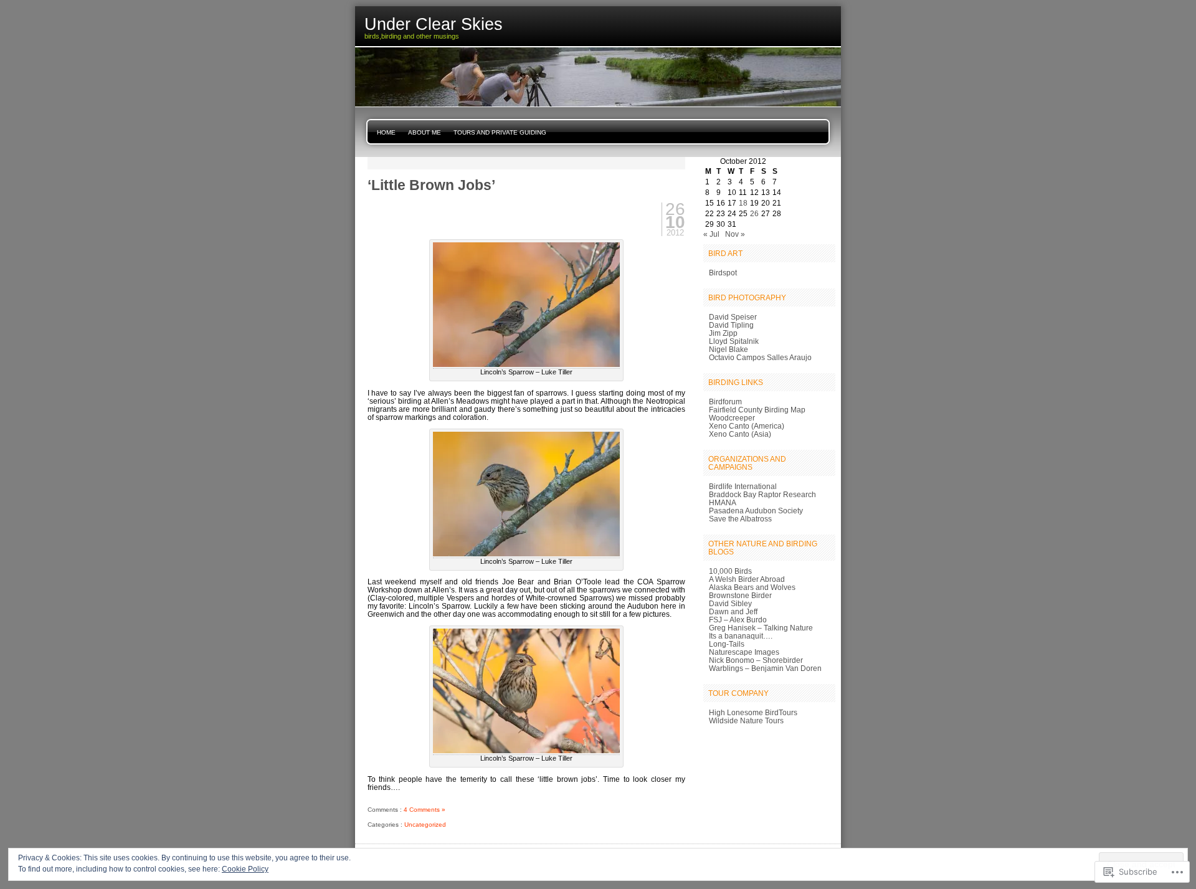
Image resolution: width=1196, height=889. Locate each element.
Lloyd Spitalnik (734, 341)
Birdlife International (743, 486)
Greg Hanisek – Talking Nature (761, 628)
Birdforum (725, 401)
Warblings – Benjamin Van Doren (765, 668)
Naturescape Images (744, 652)
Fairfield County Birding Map (757, 410)
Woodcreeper (732, 418)
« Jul (711, 234)
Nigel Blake (728, 349)
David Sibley (730, 603)
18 (743, 203)
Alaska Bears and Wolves (752, 587)
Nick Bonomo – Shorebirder (756, 660)
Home (386, 132)
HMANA (722, 502)
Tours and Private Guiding (499, 132)
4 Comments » (424, 809)
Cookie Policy (245, 869)
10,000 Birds (730, 571)
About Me (424, 132)
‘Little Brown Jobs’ (431, 185)
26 (754, 213)
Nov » (735, 234)
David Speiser (733, 317)
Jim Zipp (723, 333)
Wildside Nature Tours (746, 720)
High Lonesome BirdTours (753, 712)
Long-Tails (726, 644)
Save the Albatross (740, 519)
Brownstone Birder (740, 595)
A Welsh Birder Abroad (747, 579)
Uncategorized (425, 824)
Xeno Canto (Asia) (740, 434)
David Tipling (731, 325)
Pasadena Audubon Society (756, 510)
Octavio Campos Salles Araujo (760, 357)
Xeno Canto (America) (746, 426)
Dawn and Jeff (733, 611)
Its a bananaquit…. (740, 636)
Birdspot (723, 273)
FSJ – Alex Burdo (738, 620)
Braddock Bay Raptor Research (762, 494)
